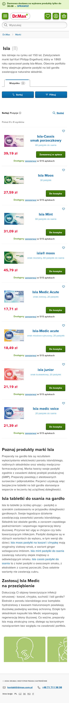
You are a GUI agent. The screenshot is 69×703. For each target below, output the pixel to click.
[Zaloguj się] (56, 16)
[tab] (17, 83)
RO (29, 693)
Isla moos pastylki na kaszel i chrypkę (34, 542)
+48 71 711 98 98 (52, 687)
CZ (20, 693)
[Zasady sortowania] (20, 112)
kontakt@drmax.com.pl (20, 687)
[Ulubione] (48, 16)
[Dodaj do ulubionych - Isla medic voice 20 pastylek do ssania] (63, 403)
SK (24, 693)
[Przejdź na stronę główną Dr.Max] (20, 15)
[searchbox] (34, 25)
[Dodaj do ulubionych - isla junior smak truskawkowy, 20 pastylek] (63, 364)
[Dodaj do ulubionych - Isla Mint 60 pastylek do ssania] (63, 209)
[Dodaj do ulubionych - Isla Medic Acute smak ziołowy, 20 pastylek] (63, 286)
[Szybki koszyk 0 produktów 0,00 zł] (64, 16)
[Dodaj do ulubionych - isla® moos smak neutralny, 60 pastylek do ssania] (63, 248)
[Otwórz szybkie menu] (5, 16)
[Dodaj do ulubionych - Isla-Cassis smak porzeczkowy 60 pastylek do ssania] (63, 131)
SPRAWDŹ (23, 6)
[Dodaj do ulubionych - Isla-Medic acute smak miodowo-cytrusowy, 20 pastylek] (63, 325)
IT (33, 693)
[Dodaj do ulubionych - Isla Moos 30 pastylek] (63, 170)
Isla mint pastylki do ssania (47, 550)
